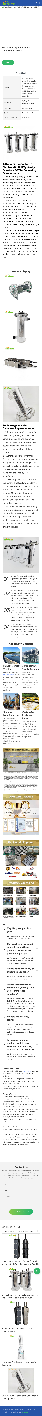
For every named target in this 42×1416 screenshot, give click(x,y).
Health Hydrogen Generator (26, 1231)
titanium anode (8, 675)
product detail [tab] (21, 73)
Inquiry (7, 62)
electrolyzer (27, 1071)
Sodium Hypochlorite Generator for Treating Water (18, 1329)
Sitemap (25, 1412)
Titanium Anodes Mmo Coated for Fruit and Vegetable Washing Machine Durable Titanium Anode (20, 1263)
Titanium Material (9, 1231)
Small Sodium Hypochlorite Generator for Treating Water (20, 1397)
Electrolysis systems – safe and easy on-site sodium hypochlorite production (20, 1296)
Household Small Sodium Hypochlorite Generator (19, 1363)
